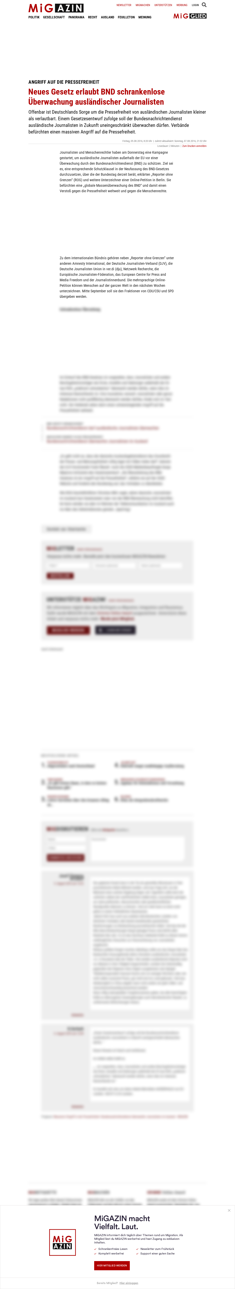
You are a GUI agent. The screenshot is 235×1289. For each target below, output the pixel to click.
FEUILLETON (126, 17)
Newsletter (124, 5)
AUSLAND (107, 17)
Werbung (181, 5)
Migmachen (143, 5)
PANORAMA (76, 17)
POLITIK (33, 17)
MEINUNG (144, 17)
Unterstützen (163, 5)
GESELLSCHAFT (54, 17)
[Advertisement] (117, 49)
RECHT (92, 17)
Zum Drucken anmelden (194, 145)
